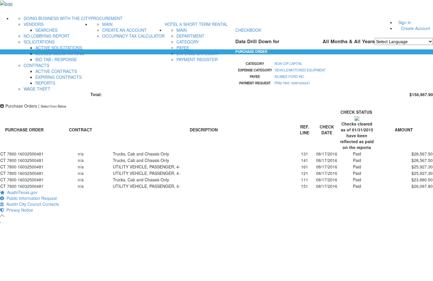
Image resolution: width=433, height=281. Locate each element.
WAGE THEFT (37, 89)
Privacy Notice (18, 210)
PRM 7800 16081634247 (292, 83)
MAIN (107, 24)
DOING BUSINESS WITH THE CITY (57, 18)
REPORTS (45, 83)
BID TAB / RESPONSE (56, 59)
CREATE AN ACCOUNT (124, 30)
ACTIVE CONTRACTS (56, 71)
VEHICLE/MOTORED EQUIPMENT (300, 70)
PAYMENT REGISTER (197, 59)
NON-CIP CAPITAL (288, 63)
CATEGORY (187, 42)
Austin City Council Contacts (31, 204)
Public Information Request (30, 198)
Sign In (404, 22)
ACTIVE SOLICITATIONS (58, 48)
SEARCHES (46, 30)
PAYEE (182, 48)
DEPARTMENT (190, 36)
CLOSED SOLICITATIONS (59, 53)
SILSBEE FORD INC (289, 76)
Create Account (415, 28)
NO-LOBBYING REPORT (47, 36)
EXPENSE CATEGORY (197, 53)
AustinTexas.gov (21, 192)
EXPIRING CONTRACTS (58, 77)
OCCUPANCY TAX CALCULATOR (133, 36)
